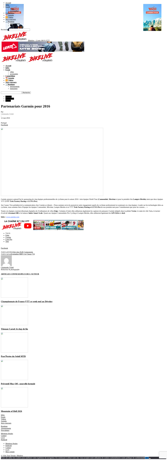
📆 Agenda (9, 15)
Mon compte (10, 452)
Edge (7, 235)
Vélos (12, 9)
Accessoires (14, 11)
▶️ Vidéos (9, 17)
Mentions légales (7, 434)
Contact (3, 436)
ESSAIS (8, 97)
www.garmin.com (12, 217)
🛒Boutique (9, 21)
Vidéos (3, 419)
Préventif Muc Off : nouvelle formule (18, 384)
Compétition (9, 13)
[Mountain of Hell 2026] (14, 407)
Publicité (4, 440)
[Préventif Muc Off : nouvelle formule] (14, 379)
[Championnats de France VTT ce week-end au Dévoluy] (14, 297)
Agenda (4, 421)
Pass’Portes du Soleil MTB (13, 356)
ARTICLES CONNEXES (11, 274)
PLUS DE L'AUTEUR (30, 274)
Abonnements (15, 24)
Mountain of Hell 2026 (11, 411)
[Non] (150, 458)
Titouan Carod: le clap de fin (14, 329)
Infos (7, 5)
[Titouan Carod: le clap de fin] (14, 324)
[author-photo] (6, 265)
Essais (7, 7)
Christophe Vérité (7, 114)
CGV (3, 438)
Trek (7, 241)
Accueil (8, 3)
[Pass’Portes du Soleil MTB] (14, 352)
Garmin (8, 237)
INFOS (8, 101)
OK (147, 458)
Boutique (4, 426)
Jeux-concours (10, 19)
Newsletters (5, 430)
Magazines (14, 26)
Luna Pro (8, 239)
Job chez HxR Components (23, 252)
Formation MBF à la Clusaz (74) (23, 254)
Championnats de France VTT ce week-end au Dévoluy (27, 301)
